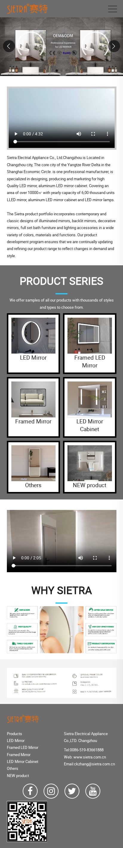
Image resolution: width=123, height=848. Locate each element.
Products (14, 733)
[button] (57, 70)
